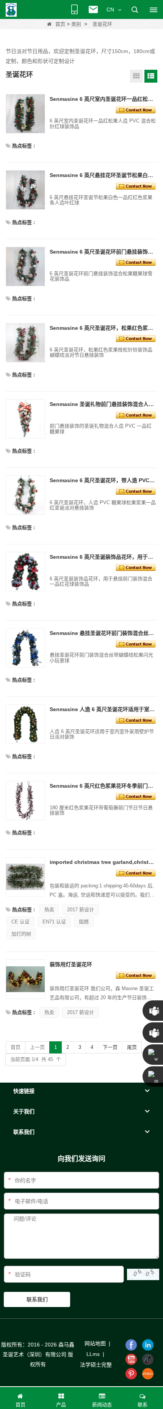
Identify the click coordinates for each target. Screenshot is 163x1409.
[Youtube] (131, 1359)
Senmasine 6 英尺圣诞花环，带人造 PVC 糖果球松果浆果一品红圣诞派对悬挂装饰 (103, 480)
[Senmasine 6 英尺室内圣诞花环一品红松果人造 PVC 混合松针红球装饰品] (135, 109)
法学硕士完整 (96, 1365)
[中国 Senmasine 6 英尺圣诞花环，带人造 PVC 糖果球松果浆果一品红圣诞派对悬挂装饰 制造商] (25, 495)
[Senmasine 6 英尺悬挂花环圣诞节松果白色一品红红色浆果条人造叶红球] (135, 186)
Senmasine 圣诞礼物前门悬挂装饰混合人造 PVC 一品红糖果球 (103, 404)
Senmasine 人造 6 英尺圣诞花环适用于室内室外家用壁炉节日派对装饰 (103, 709)
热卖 (49, 909)
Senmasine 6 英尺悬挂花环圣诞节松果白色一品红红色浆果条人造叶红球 (103, 175)
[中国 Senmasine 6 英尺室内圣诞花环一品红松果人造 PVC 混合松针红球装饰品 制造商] (25, 113)
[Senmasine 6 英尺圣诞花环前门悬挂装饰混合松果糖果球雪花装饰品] (135, 262)
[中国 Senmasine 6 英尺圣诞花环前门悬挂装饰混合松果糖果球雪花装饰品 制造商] (25, 266)
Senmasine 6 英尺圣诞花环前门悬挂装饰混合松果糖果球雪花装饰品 (103, 252)
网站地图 (95, 1343)
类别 (76, 24)
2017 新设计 (80, 909)
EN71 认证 (54, 922)
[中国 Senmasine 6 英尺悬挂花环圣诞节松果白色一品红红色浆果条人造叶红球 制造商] (25, 190)
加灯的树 (21, 934)
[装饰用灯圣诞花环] (135, 975)
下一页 (110, 1047)
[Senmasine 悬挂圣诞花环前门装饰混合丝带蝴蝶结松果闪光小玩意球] (135, 643)
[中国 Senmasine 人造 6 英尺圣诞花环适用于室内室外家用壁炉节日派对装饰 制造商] (25, 724)
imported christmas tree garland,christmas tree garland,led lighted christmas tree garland (103, 862)
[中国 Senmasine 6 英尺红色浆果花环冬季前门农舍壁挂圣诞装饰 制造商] (25, 800)
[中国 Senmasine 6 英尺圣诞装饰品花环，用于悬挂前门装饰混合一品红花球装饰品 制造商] (25, 571)
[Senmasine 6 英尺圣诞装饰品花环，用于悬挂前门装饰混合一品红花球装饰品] (135, 567)
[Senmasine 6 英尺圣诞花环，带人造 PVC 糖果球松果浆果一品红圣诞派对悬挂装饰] (135, 491)
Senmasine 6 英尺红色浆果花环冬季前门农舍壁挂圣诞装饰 (103, 786)
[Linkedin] (148, 1345)
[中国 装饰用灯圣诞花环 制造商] (25, 979)
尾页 (132, 1047)
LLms (93, 1354)
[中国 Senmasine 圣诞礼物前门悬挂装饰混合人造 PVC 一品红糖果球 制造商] (25, 419)
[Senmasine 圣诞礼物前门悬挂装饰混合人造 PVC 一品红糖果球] (135, 414)
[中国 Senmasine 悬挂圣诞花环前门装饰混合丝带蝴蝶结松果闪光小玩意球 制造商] (25, 647)
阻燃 (84, 922)
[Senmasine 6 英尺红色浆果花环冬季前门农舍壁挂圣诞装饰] (135, 796)
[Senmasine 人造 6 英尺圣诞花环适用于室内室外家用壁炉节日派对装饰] (135, 720)
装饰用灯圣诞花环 (71, 964)
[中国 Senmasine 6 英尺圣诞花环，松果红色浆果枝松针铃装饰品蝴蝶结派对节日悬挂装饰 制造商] (25, 342)
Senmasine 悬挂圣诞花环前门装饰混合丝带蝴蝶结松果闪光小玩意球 (103, 633)
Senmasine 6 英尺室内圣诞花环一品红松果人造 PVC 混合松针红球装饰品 (103, 99)
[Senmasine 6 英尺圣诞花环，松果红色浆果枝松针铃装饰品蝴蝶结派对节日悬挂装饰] (135, 338)
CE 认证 (20, 922)
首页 (60, 24)
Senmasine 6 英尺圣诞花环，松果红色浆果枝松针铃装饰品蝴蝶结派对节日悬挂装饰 (103, 328)
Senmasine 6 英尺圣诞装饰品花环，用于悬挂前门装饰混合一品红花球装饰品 (103, 557)
